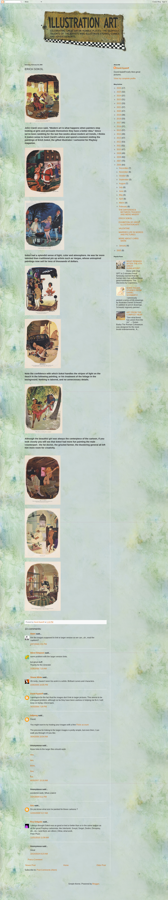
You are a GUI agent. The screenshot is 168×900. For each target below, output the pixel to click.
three (32, 766)
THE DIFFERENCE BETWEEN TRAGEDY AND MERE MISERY (130, 212)
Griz (32, 806)
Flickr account (82, 725)
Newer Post (30, 865)
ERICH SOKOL (125, 218)
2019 (119, 115)
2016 (119, 126)
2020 (119, 111)
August (122, 183)
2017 (119, 123)
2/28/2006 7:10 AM (38, 669)
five (31, 777)
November (124, 172)
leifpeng (34, 715)
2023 (119, 99)
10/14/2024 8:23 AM (39, 854)
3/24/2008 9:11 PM (38, 797)
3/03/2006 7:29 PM (38, 707)
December (124, 168)
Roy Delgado (36, 822)
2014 (119, 134)
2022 (119, 103)
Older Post (101, 865)
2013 (119, 138)
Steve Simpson (37, 653)
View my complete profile (125, 78)
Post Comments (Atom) (47, 870)
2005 (119, 250)
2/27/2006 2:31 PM (38, 644)
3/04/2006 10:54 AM (39, 737)
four (31, 771)
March (122, 203)
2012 (119, 142)
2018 (119, 119)
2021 (119, 107)
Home (66, 865)
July (121, 187)
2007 (119, 161)
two (31, 760)
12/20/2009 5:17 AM (39, 813)
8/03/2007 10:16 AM (39, 780)
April (121, 199)
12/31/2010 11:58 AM (39, 838)
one (32, 755)
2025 (119, 92)
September (124, 180)
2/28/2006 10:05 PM (39, 685)
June (121, 191)
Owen (33, 634)
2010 (119, 149)
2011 (119, 146)
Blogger (95, 884)
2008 (119, 157)
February (123, 206)
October (122, 176)
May (121, 195)
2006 (119, 165)
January (123, 246)
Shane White (36, 677)
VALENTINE (124, 228)
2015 (119, 130)
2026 (119, 88)
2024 (119, 96)
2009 (119, 153)
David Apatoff (36, 694)
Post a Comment (35, 860)
